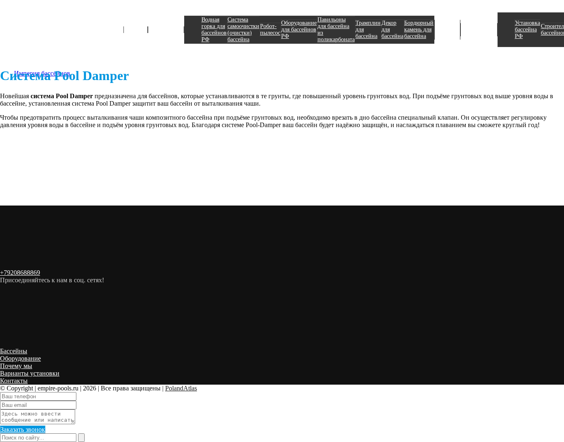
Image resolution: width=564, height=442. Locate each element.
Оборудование (166, 29)
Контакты (14, 380)
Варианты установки (29, 373)
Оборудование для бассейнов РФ (299, 29)
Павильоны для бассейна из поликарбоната (336, 30)
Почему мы (16, 365)
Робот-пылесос (270, 29)
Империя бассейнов (42, 26)
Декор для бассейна (392, 29)
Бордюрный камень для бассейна (419, 29)
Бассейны (135, 29)
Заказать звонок (22, 429)
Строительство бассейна (479, 29)
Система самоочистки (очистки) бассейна (243, 30)
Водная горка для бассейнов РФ (214, 30)
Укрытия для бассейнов (447, 29)
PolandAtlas (181, 388)
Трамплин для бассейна (368, 29)
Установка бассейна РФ (527, 29)
